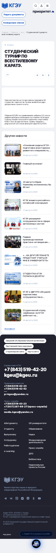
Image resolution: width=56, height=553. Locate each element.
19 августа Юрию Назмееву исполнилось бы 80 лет (37, 184)
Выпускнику (10, 434)
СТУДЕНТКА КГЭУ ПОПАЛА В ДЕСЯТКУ (34, 274)
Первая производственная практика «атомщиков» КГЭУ (35, 241)
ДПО (31, 453)
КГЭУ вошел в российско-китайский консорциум (36, 201)
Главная (5, 32)
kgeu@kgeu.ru (20, 375)
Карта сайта (33, 352)
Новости (14, 32)
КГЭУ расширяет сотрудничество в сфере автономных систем (36, 221)
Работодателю (11, 445)
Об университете (38, 423)
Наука (32, 434)
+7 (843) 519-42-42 (15, 388)
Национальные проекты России (37, 466)
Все (7, 74)
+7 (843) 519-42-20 (25, 369)
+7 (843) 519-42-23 (15, 386)
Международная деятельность (37, 441)
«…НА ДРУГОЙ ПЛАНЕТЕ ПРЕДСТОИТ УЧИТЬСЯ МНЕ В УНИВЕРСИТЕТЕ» (36, 258)
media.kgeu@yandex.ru (18, 412)
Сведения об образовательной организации (25, 341)
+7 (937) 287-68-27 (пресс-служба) (25, 406)
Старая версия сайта (15, 352)
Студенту (9, 429)
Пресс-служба (36, 448)
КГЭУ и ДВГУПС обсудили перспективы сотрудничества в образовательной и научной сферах (36, 296)
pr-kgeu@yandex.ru (16, 394)
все (22, 32)
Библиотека (35, 459)
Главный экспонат (33, 163)
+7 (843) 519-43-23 (15, 403)
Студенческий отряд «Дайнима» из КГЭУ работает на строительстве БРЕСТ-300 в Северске (35, 315)
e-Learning (9, 451)
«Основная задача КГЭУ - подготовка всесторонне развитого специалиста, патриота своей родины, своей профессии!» (36, 150)
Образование (35, 429)
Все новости (10, 329)
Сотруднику (10, 440)
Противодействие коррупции (19, 346)
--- (5, 391)
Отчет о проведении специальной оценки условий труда (26, 517)
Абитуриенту (11, 423)
